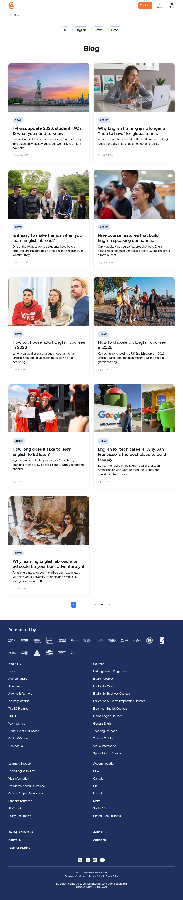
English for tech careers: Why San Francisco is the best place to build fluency (132, 454)
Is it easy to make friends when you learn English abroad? (47, 238)
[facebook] (88, 860)
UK (95, 786)
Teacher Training (103, 738)
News (98, 30)
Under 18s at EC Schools (23, 731)
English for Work (103, 686)
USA (96, 771)
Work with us (16, 723)
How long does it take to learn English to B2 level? (42, 452)
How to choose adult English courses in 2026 (49, 345)
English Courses (103, 678)
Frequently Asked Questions (26, 786)
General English (103, 723)
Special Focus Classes (107, 753)
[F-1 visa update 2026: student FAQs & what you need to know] (48, 87)
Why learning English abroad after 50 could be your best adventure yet (49, 564)
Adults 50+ (100, 840)
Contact (145, 5)
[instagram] (80, 860)
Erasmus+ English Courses (110, 708)
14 (95, 605)
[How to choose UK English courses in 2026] (134, 301)
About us (14, 686)
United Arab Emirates (107, 816)
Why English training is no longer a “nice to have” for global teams (131, 131)
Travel (115, 30)
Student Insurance (20, 801)
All (65, 30)
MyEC (12, 716)
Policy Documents (19, 816)
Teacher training (19, 847)
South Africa (101, 808)
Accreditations (17, 678)
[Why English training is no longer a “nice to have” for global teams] (134, 87)
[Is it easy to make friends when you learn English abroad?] (48, 194)
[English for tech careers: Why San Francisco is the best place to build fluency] (134, 408)
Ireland (97, 793)
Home (9, 15)
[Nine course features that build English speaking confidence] (134, 194)
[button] (160, 5)
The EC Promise (18, 708)
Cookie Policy (112, 876)
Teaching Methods (105, 731)
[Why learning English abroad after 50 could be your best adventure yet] (48, 520)
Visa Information (18, 778)
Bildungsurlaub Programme (110, 671)
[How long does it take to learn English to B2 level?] (48, 408)
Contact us (15, 746)
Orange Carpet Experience (25, 793)
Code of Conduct (19, 738)
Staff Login (15, 808)
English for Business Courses (111, 693)
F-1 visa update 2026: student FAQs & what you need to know (47, 131)
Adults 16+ (100, 832)
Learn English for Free (22, 771)
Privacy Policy (95, 876)
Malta (96, 801)
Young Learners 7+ (20, 832)
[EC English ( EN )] (11, 5)
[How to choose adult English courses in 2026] (48, 301)
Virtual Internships (104, 746)
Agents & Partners (20, 693)
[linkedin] (95, 860)
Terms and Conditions (75, 876)
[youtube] (102, 860)
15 (102, 605)
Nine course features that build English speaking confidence (128, 238)
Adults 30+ (15, 840)
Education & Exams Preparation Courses (119, 701)
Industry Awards (18, 701)
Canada (98, 778)
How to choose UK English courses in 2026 (132, 345)
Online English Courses (107, 716)
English (80, 30)
